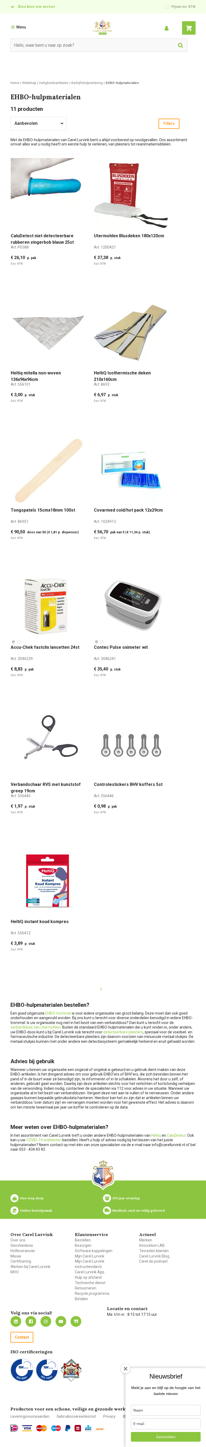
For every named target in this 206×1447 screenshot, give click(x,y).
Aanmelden (165, 1436)
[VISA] (27, 1428)
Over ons (17, 1240)
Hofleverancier (22, 1251)
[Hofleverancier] (71, 1370)
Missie (15, 1256)
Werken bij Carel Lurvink (30, 1266)
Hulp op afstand (88, 1277)
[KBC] (88, 1428)
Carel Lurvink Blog (154, 1256)
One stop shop (31, 1198)
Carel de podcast (153, 1261)
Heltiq (156, 1135)
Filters (169, 123)
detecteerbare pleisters (123, 1032)
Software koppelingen (93, 1251)
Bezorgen (83, 1245)
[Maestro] (56, 1428)
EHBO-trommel (58, 1013)
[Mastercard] (41, 1428)
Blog (76, 1321)
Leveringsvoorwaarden (29, 1416)
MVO (14, 1272)
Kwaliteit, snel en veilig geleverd (138, 1210)
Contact (22, 1337)
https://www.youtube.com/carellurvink (61, 1321)
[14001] (46, 1370)
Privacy (109, 1416)
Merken (145, 1240)
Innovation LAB (152, 1245)
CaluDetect (176, 1135)
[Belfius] (78, 1428)
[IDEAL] (14, 1428)
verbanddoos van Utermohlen (35, 1027)
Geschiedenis (21, 1245)
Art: (20, 247)
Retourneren (85, 1288)
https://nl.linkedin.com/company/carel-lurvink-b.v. (15, 1321)
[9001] (21, 1370)
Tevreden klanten (154, 1251)
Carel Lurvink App (89, 1272)
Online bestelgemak (36, 1210)
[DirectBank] (99, 1429)
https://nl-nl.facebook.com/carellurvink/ (30, 1321)
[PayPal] (68, 1428)
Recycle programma (92, 1293)
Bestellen (83, 1240)
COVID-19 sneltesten (43, 1140)
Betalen (81, 1299)
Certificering (20, 1261)
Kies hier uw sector (36, 6)
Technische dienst (90, 1283)
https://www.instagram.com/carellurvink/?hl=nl (46, 1321)
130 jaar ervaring (126, 1198)
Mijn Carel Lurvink (89, 1256)
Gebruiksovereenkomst (76, 1416)
